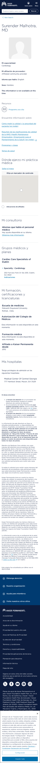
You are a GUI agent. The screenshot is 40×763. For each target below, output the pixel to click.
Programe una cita (16, 110)
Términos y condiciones (11, 644)
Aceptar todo (20, 759)
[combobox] (15, 11)
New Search (8, 17)
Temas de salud (8, 151)
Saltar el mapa (8, 169)
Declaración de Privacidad (20, 748)
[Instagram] (30, 684)
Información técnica (10, 663)
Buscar (33, 11)
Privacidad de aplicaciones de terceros (17, 654)
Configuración (20, 753)
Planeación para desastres (12, 659)
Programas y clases (10, 145)
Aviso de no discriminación (13, 620)
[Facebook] (11, 684)
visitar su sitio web (9, 559)
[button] (21, 190)
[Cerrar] (37, 713)
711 (31, 408)
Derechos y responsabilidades (14, 649)
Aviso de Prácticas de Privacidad (15, 635)
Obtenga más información (13, 235)
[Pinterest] (23, 684)
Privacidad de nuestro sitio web (14, 630)
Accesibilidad (8, 616)
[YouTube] (17, 684)
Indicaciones (9, 277)
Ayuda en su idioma (10, 625)
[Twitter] (5, 684)
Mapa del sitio (8, 668)
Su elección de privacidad (12, 640)
